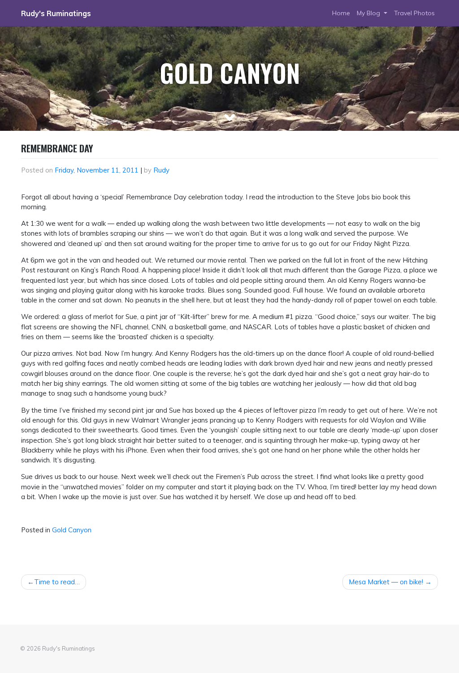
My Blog (369, 13)
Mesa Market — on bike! (386, 582)
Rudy (161, 170)
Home (341, 13)
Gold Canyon (71, 530)
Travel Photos (414, 13)
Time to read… (57, 582)
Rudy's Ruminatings (56, 13)
